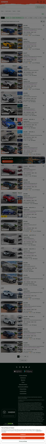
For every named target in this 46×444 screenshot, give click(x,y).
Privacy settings (23, 441)
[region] (23, 435)
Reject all (23, 438)
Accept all (23, 434)
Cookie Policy (38, 430)
